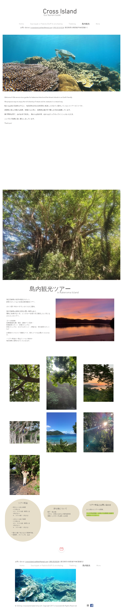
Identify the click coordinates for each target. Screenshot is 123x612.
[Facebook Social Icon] (91, 605)
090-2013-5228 (58, 28)
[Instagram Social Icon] (87, 605)
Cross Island (60, 12)
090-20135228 (54, 562)
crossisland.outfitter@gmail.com (41, 28)
